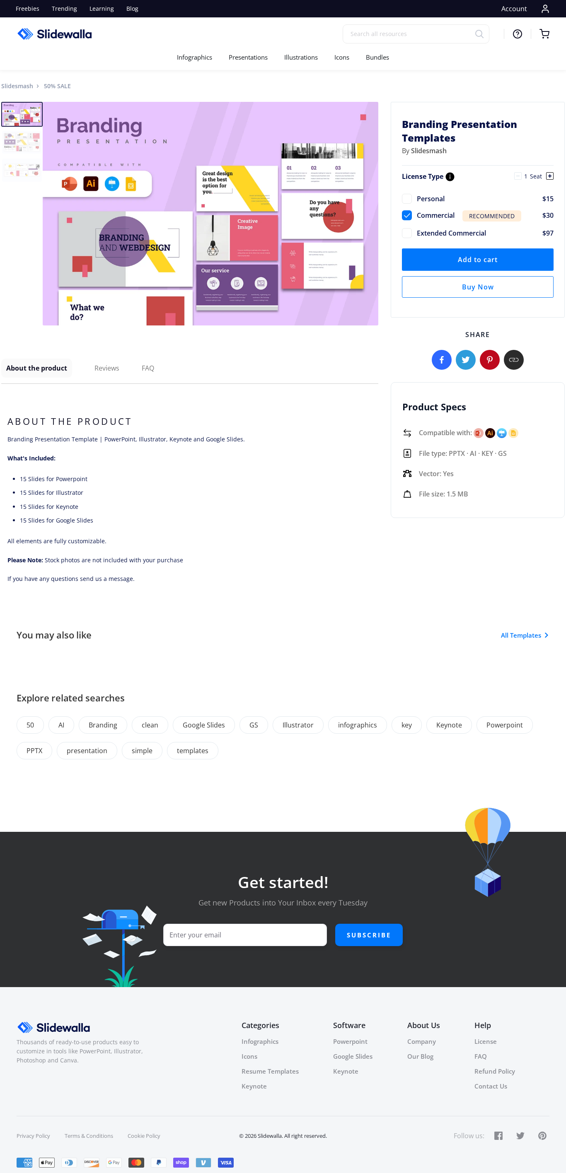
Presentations (248, 57)
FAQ (148, 368)
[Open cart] (540, 34)
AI (61, 725)
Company (421, 1041)
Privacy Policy (33, 1135)
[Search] (482, 33)
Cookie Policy (144, 1135)
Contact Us (490, 1086)
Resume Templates (270, 1071)
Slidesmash (17, 86)
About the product (36, 368)
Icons (341, 57)
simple (142, 750)
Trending (64, 8)
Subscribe (369, 935)
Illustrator (298, 725)
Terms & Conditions (89, 1135)
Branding (103, 725)
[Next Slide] (370, 213)
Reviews (106, 368)
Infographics (194, 57)
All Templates (521, 635)
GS (253, 725)
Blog (132, 8)
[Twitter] (466, 360)
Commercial (485, 215)
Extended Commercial (485, 233)
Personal (485, 198)
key (407, 725)
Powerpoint (504, 725)
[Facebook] (442, 360)
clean (150, 725)
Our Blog (420, 1056)
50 (30, 725)
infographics (357, 725)
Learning (101, 8)
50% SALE (57, 86)
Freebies (27, 8)
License (485, 1041)
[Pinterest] (490, 360)
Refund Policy (494, 1071)
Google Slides (204, 725)
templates (192, 750)
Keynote (449, 725)
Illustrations (301, 57)
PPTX (34, 750)
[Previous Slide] (50, 213)
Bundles (377, 57)
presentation (87, 750)
